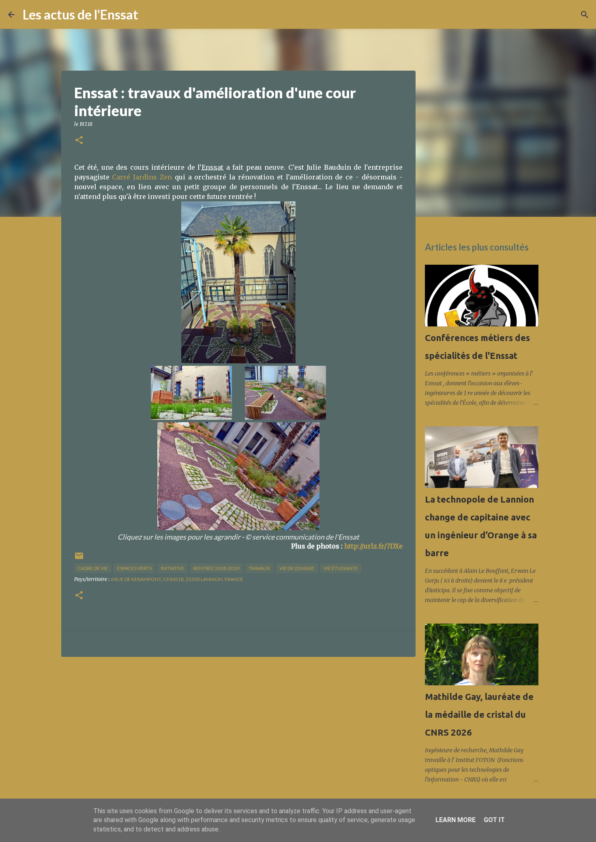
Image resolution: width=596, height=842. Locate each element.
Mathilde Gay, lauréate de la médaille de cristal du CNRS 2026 (479, 714)
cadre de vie (92, 568)
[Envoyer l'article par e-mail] (79, 559)
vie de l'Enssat (296, 568)
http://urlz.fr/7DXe (373, 546)
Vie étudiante (341, 568)
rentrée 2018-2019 (216, 568)
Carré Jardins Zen (142, 177)
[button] (79, 140)
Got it (494, 820)
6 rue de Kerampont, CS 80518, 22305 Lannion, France (177, 579)
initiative (172, 568)
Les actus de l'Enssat (80, 14)
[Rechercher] (149, 14)
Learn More (455, 820)
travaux (259, 568)
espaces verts (134, 568)
